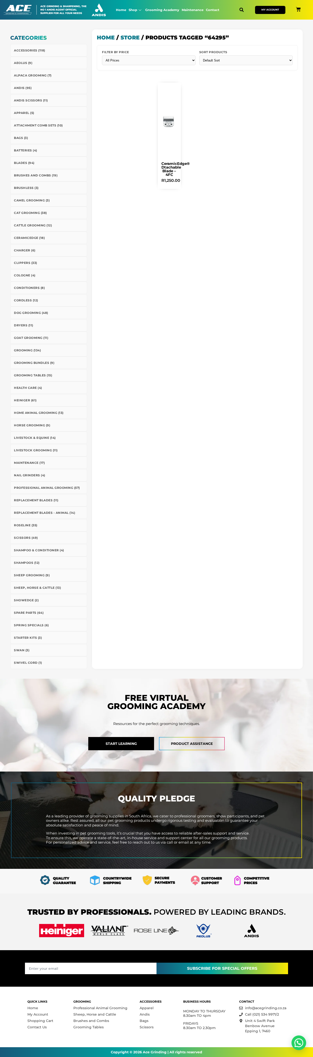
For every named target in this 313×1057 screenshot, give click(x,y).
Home (121, 10)
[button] (241, 10)
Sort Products (213, 52)
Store (130, 37)
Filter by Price (115, 52)
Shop (133, 10)
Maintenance (192, 10)
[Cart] (298, 9)
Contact (212, 10)
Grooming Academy (162, 10)
